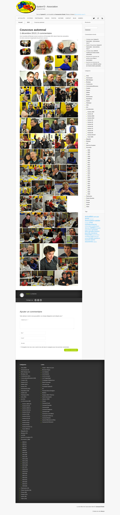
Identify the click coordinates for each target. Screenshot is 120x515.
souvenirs (89, 241)
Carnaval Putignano (47, 409)
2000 (89, 150)
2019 (89, 179)
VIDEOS (47, 18)
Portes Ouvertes (90, 198)
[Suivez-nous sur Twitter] (94, 18)
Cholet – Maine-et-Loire (48, 367)
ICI (43, 388)
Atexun (102, 511)
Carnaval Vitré (45, 411)
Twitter (41, 300)
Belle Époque (89, 80)
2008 (89, 156)
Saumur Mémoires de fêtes (48, 420)
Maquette (88, 139)
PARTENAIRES (39, 18)
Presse (88, 200)
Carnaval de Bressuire (47, 422)
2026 (89, 194)
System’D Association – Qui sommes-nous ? (93, 41)
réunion (87, 240)
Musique (88, 141)
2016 (89, 173)
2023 (89, 187)
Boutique (88, 82)
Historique (88, 103)
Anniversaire (89, 77)
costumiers (95, 226)
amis (87, 218)
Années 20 (90, 113)
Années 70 (90, 128)
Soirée (88, 204)
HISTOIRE (60, 18)
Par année (88, 147)
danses (87, 228)
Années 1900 (91, 111)
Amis (87, 75)
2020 (89, 181)
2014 (89, 168)
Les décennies (89, 109)
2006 (89, 152)
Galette (88, 100)
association (90, 220)
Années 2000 (91, 116)
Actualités (21, 18)
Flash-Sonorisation (47, 397)
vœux (95, 242)
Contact (68, 18)
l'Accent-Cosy (45, 384)
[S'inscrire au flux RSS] (102, 18)
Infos (87, 105)
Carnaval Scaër (46, 403)
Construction (89, 84)
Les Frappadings (46, 378)
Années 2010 (91, 118)
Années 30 (90, 120)
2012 (89, 164)
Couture (88, 88)
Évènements (89, 96)
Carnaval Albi (45, 407)
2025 (89, 191)
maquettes (88, 235)
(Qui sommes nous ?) (80, 14)
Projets (88, 202)
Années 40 (90, 122)
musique (87, 236)
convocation (88, 226)
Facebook (38, 300)
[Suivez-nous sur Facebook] (98, 18)
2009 (89, 158)
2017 (89, 175)
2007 (89, 154)
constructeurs (91, 224)
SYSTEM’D (30, 18)
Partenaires (89, 196)
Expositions (89, 98)
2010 (89, 160)
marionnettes (96, 235)
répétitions (97, 238)
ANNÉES (80, 18)
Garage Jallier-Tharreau (48, 394)
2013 (28, 22)
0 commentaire (45, 33)
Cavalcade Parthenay (47, 415)
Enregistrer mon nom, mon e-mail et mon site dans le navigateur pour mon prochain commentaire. (45, 347)
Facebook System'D (47, 386)
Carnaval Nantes (46, 417)
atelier (97, 220)
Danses (88, 90)
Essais (88, 94)
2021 (89, 183)
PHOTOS (53, 18)
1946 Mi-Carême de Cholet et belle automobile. (92, 52)
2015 (89, 171)
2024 (89, 189)
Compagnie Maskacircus (48, 380)
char (91, 222)
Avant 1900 (90, 136)
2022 (89, 185)
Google (35, 300)
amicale (96, 217)
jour (87, 107)
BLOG (74, 18)
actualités (89, 216)
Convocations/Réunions (92, 86)
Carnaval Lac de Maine (48, 413)
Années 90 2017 (92, 134)
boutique (87, 222)
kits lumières (92, 233)
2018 (89, 177)
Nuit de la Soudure (90, 145)
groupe (91, 231)
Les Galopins (45, 372)
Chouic (44, 401)
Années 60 (90, 126)
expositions (88, 229)
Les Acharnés (45, 374)
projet (91, 238)
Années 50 (90, 124)
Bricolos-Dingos (46, 369)
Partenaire (96, 236)
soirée (93, 240)
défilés (93, 228)
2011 (89, 162)
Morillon (44, 392)
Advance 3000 (45, 399)
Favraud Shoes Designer (48, 390)
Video (87, 206)
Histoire (97, 231)
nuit (87, 143)
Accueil (20, 22)
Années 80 (90, 130)
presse (87, 238)
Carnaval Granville (47, 405)
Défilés (88, 92)
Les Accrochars (46, 376)
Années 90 (90, 132)
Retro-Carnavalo (46, 382)
